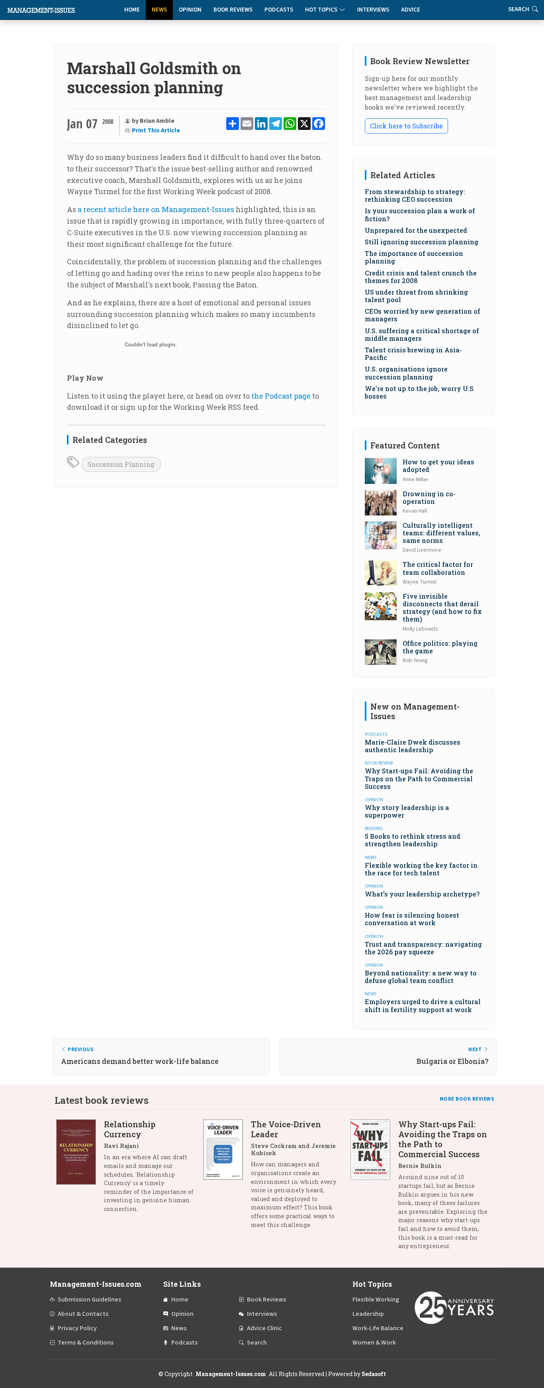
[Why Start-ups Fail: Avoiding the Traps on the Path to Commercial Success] (374, 1187)
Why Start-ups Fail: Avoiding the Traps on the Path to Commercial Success (419, 778)
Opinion (190, 10)
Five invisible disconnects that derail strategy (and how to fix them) (442, 607)
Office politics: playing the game (440, 647)
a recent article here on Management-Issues (156, 209)
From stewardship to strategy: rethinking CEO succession (415, 195)
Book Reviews (232, 10)
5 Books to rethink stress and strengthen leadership (412, 840)
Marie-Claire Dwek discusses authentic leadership (412, 746)
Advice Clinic (264, 1328)
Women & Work (374, 1342)
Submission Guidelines (89, 1299)
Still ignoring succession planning (421, 242)
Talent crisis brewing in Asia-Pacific (413, 354)
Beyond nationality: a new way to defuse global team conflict (421, 977)
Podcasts (278, 10)
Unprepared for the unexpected (416, 230)
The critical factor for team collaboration (438, 568)
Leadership (368, 1314)
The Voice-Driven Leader (286, 1129)
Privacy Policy (77, 1328)
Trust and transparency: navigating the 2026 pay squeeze (423, 948)
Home (132, 10)
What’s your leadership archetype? (422, 894)
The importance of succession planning (414, 257)
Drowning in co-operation (429, 497)
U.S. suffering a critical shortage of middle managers (422, 334)
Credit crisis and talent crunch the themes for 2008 (421, 277)
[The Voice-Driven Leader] (227, 1177)
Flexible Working (375, 1299)
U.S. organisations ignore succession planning (406, 373)
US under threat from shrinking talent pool (416, 296)
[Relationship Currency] (80, 1169)
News (159, 10)
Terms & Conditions (85, 1342)
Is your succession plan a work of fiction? (420, 214)
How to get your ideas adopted (438, 466)
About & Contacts (83, 1314)
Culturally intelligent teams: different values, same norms (441, 533)
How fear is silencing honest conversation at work (412, 919)
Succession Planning (121, 464)
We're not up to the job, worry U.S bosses (419, 392)
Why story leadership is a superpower (407, 811)
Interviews (373, 10)
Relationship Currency (129, 1129)
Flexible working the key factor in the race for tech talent (421, 869)
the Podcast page (281, 396)
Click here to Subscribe (406, 126)
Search (257, 1342)
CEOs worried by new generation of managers (422, 315)
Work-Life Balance (377, 1328)
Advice (410, 10)
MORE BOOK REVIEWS (467, 1099)
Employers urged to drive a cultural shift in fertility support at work (423, 1005)
